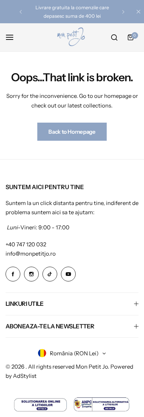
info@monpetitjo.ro (31, 253)
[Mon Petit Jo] (72, 37)
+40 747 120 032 (26, 244)
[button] (20, 11)
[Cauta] (114, 37)
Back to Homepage (71, 131)
